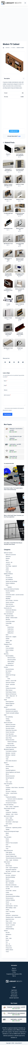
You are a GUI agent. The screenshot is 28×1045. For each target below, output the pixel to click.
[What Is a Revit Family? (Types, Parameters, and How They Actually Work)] (14, 503)
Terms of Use (14, 994)
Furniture (6, 667)
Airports (7, 879)
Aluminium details (9, 615)
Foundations (8, 596)
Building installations (8, 573)
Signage (7, 829)
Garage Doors (11, 631)
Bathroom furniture (8, 552)
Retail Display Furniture (11, 692)
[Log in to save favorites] (23, 78)
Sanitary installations (10, 583)
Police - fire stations (10, 911)
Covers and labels (10, 648)
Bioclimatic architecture (11, 885)
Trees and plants (7, 837)
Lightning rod (10, 663)
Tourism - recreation (10, 925)
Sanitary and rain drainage (11, 581)
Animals (7, 646)
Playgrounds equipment (11, 869)
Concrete (8, 593)
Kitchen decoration (10, 739)
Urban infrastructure (8, 850)
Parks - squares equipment (12, 867)
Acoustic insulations (10, 591)
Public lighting (9, 852)
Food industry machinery (11, 751)
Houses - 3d (8, 904)
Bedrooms (8, 673)
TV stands (8, 697)
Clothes (7, 764)
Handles (7, 638)
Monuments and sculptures (12, 711)
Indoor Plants (9, 738)
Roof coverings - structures (12, 600)
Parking (7, 909)
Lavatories (8, 564)
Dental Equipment (10, 701)
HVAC (5, 715)
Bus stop (8, 863)
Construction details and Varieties (11, 589)
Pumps (7, 757)
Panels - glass (9, 640)
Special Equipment (10, 778)
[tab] (7, 78)
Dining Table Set (13, 456)
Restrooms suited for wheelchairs (15, 799)
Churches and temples (11, 709)
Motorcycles (8, 946)
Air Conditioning (9, 717)
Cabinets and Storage (10, 675)
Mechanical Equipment (9, 749)
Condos (7, 892)
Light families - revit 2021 (15, 444)
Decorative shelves (10, 728)
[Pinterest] (14, 362)
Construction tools (10, 612)
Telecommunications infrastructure (13, 858)
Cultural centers (9, 894)
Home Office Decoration (11, 736)
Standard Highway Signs (11, 856)
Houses (7, 902)
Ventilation (8, 720)
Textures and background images (11, 831)
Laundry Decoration (10, 745)
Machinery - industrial (10, 755)
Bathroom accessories (11, 554)
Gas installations (9, 579)
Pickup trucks (9, 948)
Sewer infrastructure (10, 854)
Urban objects (7, 862)
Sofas (9, 678)
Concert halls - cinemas (11, 890)
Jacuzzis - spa (9, 562)
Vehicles (6, 930)
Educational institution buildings (13, 896)
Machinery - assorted (10, 753)
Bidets (7, 560)
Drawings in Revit (8, 644)
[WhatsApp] (23, 362)
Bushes (7, 841)
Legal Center (14, 990)
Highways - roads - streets (12, 814)
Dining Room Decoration (11, 730)
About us (14, 968)
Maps (7, 652)
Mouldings (8, 598)
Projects (8, 913)
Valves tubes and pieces (11, 760)
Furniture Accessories (11, 688)
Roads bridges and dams (9, 808)
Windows (8, 642)
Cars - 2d (8, 944)
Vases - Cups (9, 781)
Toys (7, 780)
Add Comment (7, 395)
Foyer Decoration (10, 734)
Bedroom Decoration (10, 726)
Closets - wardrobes (10, 684)
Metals (7, 833)
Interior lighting (11, 661)
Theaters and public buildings (12, 713)
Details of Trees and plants (12, 843)
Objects (5, 762)
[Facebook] (5, 362)
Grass (7, 844)
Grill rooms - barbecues (11, 791)
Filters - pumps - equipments (12, 806)
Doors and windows (8, 613)
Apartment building (10, 881)
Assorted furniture (10, 669)
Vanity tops (8, 572)
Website (5, 390)
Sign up (14, 976)
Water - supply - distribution (12, 860)
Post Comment (7, 414)
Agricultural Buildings (10, 877)
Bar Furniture (8, 671)
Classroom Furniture (10, 682)
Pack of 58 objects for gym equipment (16, 437)
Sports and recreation (9, 816)
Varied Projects (7, 873)
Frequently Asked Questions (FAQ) (14, 974)
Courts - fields (9, 818)
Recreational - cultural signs (12, 822)
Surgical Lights (9, 705)
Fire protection (9, 577)
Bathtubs (8, 558)
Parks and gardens (8, 783)
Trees (7, 848)
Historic (5, 707)
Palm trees (8, 846)
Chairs (7, 676)
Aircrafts (8, 932)
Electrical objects (10, 665)
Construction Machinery (11, 610)
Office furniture (9, 690)
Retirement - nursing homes (12, 915)
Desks (7, 686)
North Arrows (9, 865)
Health (5, 699)
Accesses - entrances (11, 875)
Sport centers (9, 823)
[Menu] (25, 2)
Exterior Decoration (10, 732)
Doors (7, 625)
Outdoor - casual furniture (11, 793)
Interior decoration (8, 722)
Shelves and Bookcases (11, 694)
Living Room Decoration (11, 747)
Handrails (12, 450)
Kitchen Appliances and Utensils (13, 772)
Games (7, 768)
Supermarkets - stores (11, 923)
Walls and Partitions (10, 606)
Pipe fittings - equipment (11, 566)
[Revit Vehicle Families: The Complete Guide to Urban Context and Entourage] (14, 475)
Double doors (11, 629)
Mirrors (7, 774)
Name (5, 380)
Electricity (6, 654)
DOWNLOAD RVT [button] (14, 131)
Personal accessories (10, 801)
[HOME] (3, 47)
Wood (7, 835)
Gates (7, 634)
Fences (7, 785)
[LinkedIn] (18, 362)
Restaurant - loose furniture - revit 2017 (16, 429)
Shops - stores (9, 921)
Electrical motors (11, 657)
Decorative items (9, 766)
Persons (6, 795)
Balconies (8, 619)
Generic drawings (9, 650)
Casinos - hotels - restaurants (12, 886)
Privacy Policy (14, 992)
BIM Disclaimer (14, 996)
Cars (7, 942)
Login (19, 136)
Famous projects (9, 898)
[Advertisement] (14, 23)
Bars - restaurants (10, 883)
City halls (8, 888)
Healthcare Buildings (10, 900)
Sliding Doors (10, 633)
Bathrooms (8, 556)
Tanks (7, 759)
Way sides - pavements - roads (13, 871)
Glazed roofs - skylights (11, 636)
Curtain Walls (8, 623)
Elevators (8, 575)
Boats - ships (9, 938)
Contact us (14, 970)
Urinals (7, 570)
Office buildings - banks (11, 907)
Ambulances (8, 934)
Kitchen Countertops (12, 741)
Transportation (9, 926)
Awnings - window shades (11, 617)
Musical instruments (10, 776)
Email (5, 385)
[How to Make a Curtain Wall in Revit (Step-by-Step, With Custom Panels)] (14, 530)
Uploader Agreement (14, 997)
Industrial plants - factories (12, 906)
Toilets (7, 568)
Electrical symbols (12, 659)
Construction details (10, 621)
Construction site (8, 608)
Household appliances (11, 770)
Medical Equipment (10, 703)
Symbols (6, 825)
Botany (7, 839)
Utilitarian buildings (10, 928)
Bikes (7, 936)
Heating (7, 718)
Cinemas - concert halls (11, 680)
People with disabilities (11, 797)
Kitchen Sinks (11, 743)
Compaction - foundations (11, 812)
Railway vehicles (9, 949)
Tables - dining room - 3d (11, 696)
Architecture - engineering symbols (13, 827)
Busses (7, 940)
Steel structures (9, 604)
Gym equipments (9, 820)
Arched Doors (11, 627)
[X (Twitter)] (9, 362)
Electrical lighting (9, 656)
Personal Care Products (11, 802)
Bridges (7, 810)
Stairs (7, 585)
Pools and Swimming (8, 804)
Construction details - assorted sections (15, 594)
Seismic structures (10, 602)
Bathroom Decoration (10, 724)
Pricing (14, 972)
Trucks (7, 951)
